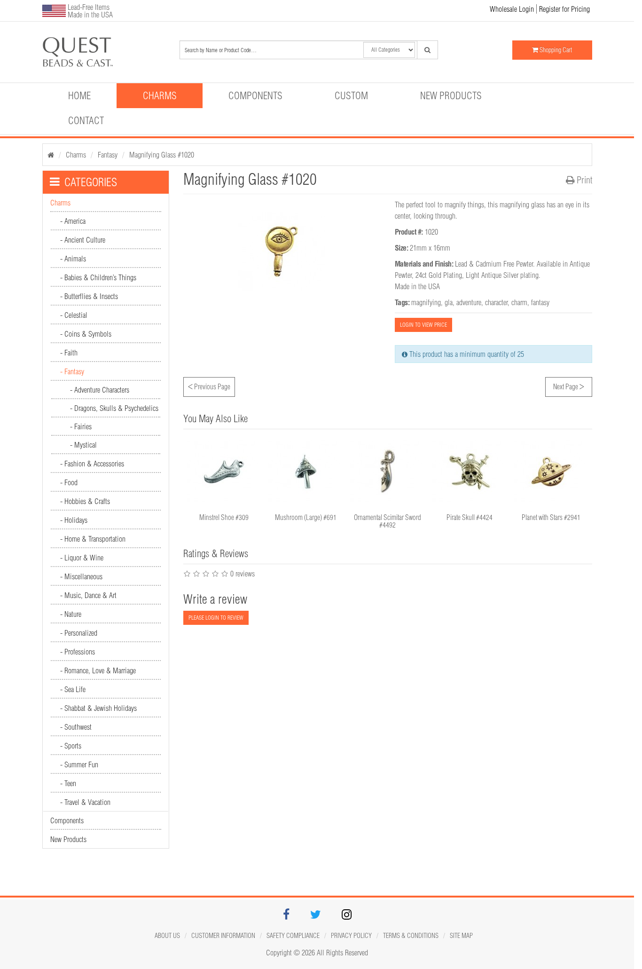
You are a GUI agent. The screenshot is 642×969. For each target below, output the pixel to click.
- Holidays (73, 520)
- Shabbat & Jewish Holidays (98, 708)
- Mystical (83, 444)
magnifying (426, 302)
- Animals (73, 258)
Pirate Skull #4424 (469, 517)
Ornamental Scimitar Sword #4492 (387, 521)
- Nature (70, 614)
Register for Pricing (564, 9)
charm (519, 302)
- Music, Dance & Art (88, 595)
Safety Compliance (293, 935)
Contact (86, 120)
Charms (160, 95)
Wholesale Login (512, 9)
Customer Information (223, 935)
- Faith (69, 352)
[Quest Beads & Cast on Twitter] (315, 916)
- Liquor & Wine (81, 557)
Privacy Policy (351, 935)
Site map (461, 935)
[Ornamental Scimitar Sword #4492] (387, 471)
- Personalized (78, 633)
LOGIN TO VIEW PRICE (423, 324)
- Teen (68, 783)
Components (255, 95)
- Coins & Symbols (85, 334)
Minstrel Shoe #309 (224, 517)
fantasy (540, 302)
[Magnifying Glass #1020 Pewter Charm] (85, 52)
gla (449, 302)
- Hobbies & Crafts (85, 501)
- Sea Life (73, 689)
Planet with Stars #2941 (551, 517)
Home (79, 95)
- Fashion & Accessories (92, 463)
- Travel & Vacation (85, 802)
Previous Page (209, 385)
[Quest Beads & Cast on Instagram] (346, 916)
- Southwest (76, 727)
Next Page (568, 385)
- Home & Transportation (92, 539)
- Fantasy (72, 371)
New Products (451, 95)
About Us (167, 935)
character (496, 302)
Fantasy (107, 154)
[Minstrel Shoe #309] (224, 471)
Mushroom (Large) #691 (306, 517)
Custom (351, 95)
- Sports (70, 745)
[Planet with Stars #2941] (551, 471)
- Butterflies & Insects (89, 296)
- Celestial (73, 315)
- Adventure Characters (99, 389)
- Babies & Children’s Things (98, 277)
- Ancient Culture (82, 239)
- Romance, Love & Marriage (98, 670)
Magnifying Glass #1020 (161, 154)
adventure (468, 302)
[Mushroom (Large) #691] (305, 471)
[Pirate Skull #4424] (469, 471)
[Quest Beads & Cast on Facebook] (286, 916)
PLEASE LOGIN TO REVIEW (215, 617)
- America (73, 221)
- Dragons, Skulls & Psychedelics (114, 408)
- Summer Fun (79, 764)
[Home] (50, 154)
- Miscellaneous (81, 576)
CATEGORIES (90, 182)
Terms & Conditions (410, 935)
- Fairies (81, 426)
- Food (69, 482)
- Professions (77, 651)
